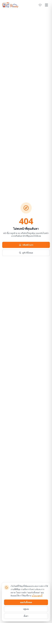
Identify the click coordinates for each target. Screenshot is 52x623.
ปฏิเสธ (26, 609)
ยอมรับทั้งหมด (26, 602)
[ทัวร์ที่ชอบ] (40, 5)
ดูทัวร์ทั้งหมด (27, 252)
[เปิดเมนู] (46, 5)
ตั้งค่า (26, 616)
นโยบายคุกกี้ (37, 595)
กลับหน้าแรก (27, 244)
